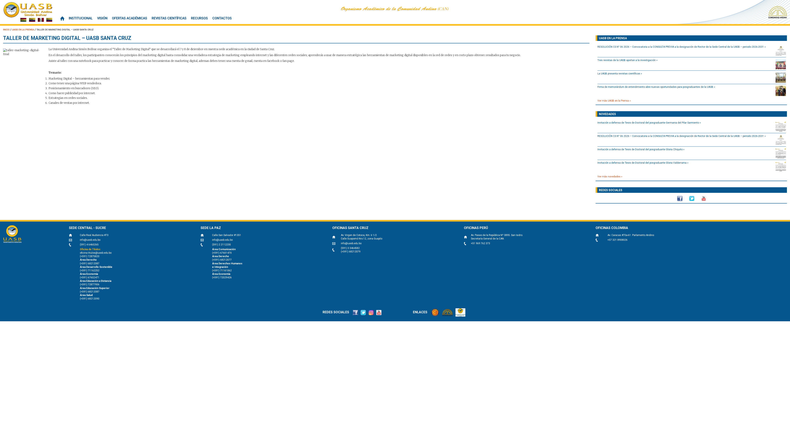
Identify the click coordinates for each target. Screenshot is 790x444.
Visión (102, 18)
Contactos (222, 18)
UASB (27, 12)
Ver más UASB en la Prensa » (614, 100)
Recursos (199, 18)
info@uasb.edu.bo (90, 239)
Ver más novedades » (609, 176)
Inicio (62, 18)
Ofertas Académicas (129, 18)
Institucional (81, 18)
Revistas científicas (169, 18)
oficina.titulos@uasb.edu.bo (96, 252)
